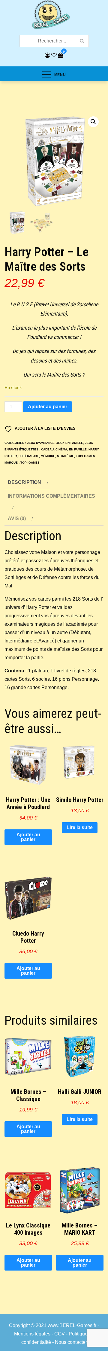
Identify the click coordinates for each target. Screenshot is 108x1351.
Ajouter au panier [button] (28, 837)
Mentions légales (32, 1333)
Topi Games (85, 456)
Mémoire (48, 456)
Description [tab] (24, 482)
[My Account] (47, 55)
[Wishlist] (54, 55)
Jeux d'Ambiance (41, 442)
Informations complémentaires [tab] (51, 496)
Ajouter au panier (47, 406)
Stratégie (65, 456)
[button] (93, 121)
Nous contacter (71, 1342)
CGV (59, 1333)
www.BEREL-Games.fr (72, 1325)
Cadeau (47, 449)
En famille (78, 449)
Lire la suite (80, 827)
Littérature (29, 456)
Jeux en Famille (69, 442)
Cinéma (61, 449)
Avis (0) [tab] (17, 518)
